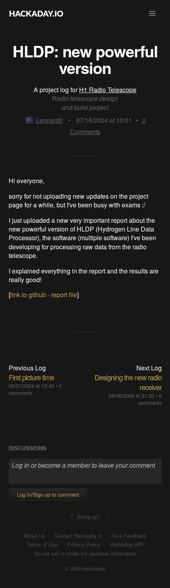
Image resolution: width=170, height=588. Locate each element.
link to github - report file (43, 294)
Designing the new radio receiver (128, 382)
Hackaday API (126, 544)
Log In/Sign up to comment (48, 494)
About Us (34, 535)
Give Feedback (128, 535)
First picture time (31, 377)
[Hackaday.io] (36, 13)
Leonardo (49, 120)
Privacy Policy (83, 544)
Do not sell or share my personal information (85, 553)
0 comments (150, 399)
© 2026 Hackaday (85, 568)
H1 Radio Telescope (107, 89)
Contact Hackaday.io (78, 535)
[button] (152, 13)
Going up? (87, 516)
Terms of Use (42, 544)
